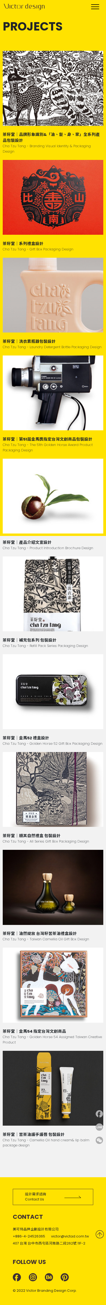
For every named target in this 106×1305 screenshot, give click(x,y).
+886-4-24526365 (29, 1236)
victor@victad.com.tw (70, 1236)
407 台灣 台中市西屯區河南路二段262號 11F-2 (49, 1243)
